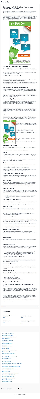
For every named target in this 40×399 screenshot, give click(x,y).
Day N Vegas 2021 (6, 320)
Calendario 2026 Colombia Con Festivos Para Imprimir (11, 366)
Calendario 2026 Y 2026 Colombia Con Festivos (10, 373)
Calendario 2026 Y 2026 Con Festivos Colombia (10, 369)
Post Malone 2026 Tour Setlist (7, 381)
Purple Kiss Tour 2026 (6, 338)
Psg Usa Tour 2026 (5, 348)
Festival (4, 317)
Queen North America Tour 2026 (7, 335)
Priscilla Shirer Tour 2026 (6, 364)
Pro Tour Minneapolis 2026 (6, 358)
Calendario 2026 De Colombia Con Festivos (9, 350)
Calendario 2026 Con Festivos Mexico (8, 353)
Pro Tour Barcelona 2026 (6, 361)
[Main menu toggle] (38, 2)
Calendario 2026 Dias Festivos (7, 346)
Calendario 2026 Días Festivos (7, 343)
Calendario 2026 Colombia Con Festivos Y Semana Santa (12, 363)
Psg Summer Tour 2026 (6, 351)
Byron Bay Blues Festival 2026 (7, 379)
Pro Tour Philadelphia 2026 (6, 355)
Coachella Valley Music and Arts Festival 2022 (9, 315)
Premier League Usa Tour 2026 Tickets (8, 374)
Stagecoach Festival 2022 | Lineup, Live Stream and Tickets (28, 321)
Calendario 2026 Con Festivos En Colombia (9, 356)
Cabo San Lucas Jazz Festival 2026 (8, 376)
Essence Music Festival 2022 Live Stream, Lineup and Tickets (28, 315)
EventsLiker (5, 2)
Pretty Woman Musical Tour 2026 (7, 368)
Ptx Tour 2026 (4, 345)
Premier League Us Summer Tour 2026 (8, 378)
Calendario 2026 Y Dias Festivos (7, 340)
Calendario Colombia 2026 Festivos (8, 333)
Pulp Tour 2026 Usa (5, 341)
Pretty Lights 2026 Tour (6, 371)
